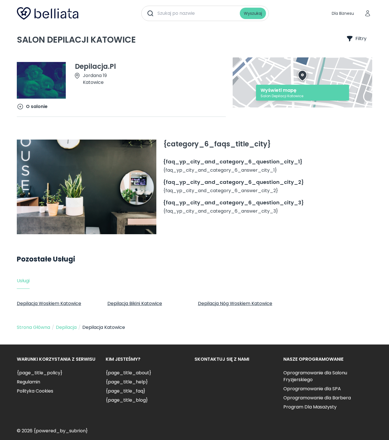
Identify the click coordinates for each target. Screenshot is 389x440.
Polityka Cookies (35, 391)
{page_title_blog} (127, 400)
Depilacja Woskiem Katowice (49, 303)
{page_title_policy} (39, 373)
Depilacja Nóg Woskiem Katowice (235, 303)
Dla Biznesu (343, 13)
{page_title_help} (127, 382)
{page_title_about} (128, 373)
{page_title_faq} (125, 391)
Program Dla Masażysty (310, 407)
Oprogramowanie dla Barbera (317, 398)
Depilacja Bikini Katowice (134, 303)
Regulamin (28, 382)
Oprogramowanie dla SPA (312, 388)
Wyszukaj (253, 13)
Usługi (23, 280)
